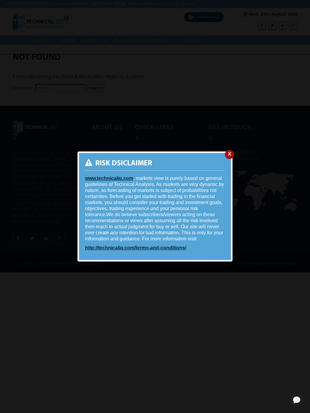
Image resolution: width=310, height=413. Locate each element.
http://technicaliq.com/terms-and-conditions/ (135, 247)
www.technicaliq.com (109, 178)
